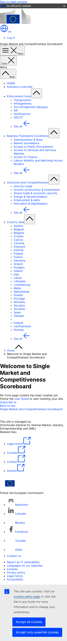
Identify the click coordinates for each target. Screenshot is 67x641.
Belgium (19, 229)
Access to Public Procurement (33, 146)
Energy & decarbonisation (30, 196)
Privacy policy (16, 572)
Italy (16, 274)
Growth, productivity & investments (37, 189)
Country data (15, 222)
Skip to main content (13, 1)
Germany (19, 260)
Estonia (18, 250)
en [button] (9, 31)
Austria (18, 226)
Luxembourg (22, 284)
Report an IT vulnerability (23, 562)
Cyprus (18, 239)
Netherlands (21, 291)
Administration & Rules (28, 139)
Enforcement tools (19, 96)
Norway (19, 329)
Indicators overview (19, 86)
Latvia (18, 277)
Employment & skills (27, 200)
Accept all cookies (29, 622)
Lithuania (19, 281)
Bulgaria (19, 232)
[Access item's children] (36, 93)
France (18, 257)
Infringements (22, 103)
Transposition (22, 100)
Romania (19, 302)
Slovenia (19, 309)
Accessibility (15, 579)
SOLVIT (18, 117)
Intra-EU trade (23, 186)
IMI (16, 110)
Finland (18, 253)
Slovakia (19, 305)
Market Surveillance (26, 143)
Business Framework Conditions (27, 136)
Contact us (14, 556)
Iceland (18, 322)
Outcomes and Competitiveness (27, 182)
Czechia (19, 243)
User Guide (21, 398)
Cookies (12, 569)
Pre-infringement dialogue (31, 107)
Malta (17, 288)
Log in (11, 37)
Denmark (19, 246)
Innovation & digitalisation (30, 203)
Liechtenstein (22, 326)
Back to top (7, 405)
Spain (17, 312)
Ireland (18, 271)
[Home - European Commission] (15, 22)
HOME (11, 83)
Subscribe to (8, 402)
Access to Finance (25, 157)
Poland (18, 295)
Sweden (19, 316)
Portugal (19, 298)
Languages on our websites (25, 565)
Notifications (22, 114)
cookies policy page (27, 596)
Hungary (19, 267)
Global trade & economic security (35, 193)
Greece (18, 264)
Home (11, 350)
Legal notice (15, 576)
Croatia (18, 236)
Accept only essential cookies (37, 632)
